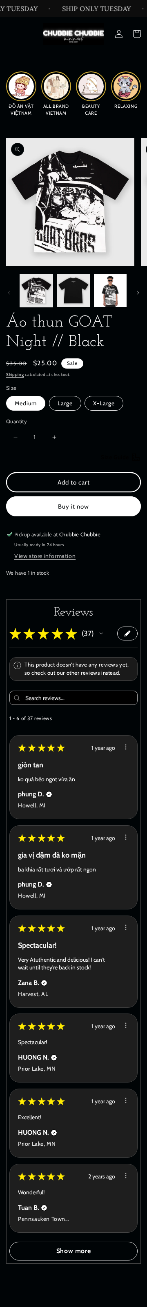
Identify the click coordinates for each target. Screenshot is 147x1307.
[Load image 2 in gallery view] (73, 290)
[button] (101, 633)
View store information (45, 556)
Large (65, 403)
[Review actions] (125, 747)
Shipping (15, 374)
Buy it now (73, 506)
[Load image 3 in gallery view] (110, 290)
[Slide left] (9, 293)
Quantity (16, 421)
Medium (26, 403)
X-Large (104, 403)
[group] (21, 93)
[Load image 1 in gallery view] (36, 290)
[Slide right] (138, 293)
